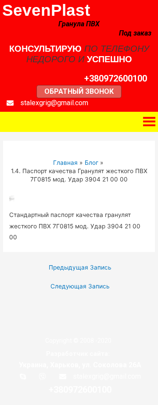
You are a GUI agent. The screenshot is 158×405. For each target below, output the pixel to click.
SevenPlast (46, 10)
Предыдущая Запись (80, 267)
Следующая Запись (80, 286)
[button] (115, 78)
